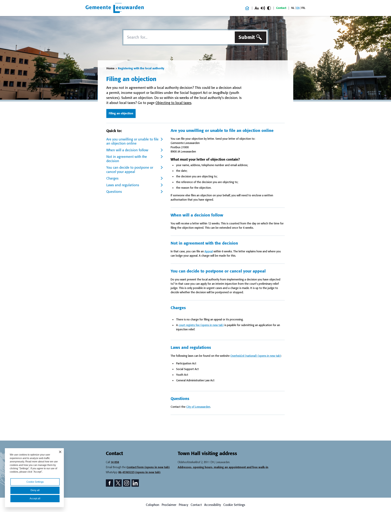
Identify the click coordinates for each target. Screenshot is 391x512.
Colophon (152, 505)
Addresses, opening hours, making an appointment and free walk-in (223, 467)
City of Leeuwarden (198, 407)
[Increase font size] (257, 8)
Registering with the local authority (141, 68)
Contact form (148, 467)
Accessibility (212, 505)
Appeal (209, 251)
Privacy (183, 505)
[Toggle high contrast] (269, 8)
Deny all (35, 490)
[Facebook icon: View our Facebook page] (109, 483)
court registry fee (201, 325)
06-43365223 (139, 472)
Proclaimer (169, 505)
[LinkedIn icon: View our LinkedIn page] (135, 483)
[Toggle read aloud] (263, 8)
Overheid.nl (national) (255, 356)
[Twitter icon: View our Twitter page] (118, 483)
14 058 (115, 462)
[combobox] (178, 37)
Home (110, 68)
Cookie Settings (234, 505)
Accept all (35, 498)
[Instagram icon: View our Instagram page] (126, 483)
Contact (281, 8)
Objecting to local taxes (173, 103)
